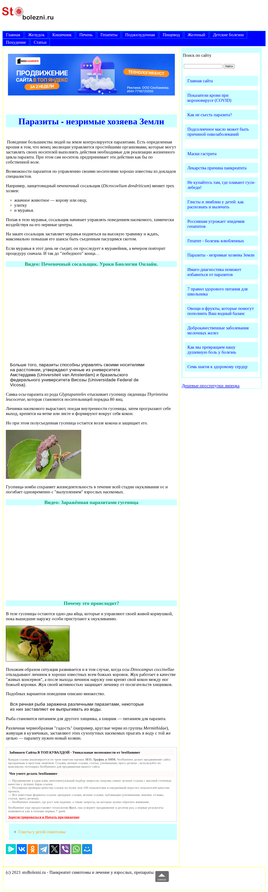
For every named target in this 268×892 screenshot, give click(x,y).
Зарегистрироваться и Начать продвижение (44, 817)
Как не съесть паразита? (209, 114)
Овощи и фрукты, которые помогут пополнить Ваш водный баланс (220, 311)
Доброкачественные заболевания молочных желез (218, 330)
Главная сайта (200, 80)
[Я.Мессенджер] (11, 849)
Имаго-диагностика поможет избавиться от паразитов (214, 272)
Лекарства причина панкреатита (216, 167)
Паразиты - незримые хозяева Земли (220, 255)
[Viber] (65, 849)
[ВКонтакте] (22, 849)
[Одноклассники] (33, 849)
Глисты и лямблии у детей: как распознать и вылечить (215, 204)
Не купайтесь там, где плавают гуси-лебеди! (221, 185)
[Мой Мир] (87, 849)
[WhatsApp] (76, 849)
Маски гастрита (201, 153)
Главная (13, 34)
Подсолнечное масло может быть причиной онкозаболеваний (218, 132)
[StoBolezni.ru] (28, 22)
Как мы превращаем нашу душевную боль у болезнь (211, 349)
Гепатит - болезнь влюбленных (215, 240)
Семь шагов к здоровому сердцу (217, 366)
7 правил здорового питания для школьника (217, 291)
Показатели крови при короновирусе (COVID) (209, 98)
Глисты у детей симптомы (41, 831)
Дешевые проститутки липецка (210, 385)
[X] (54, 849)
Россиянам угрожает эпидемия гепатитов (216, 224)
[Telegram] (44, 849)
